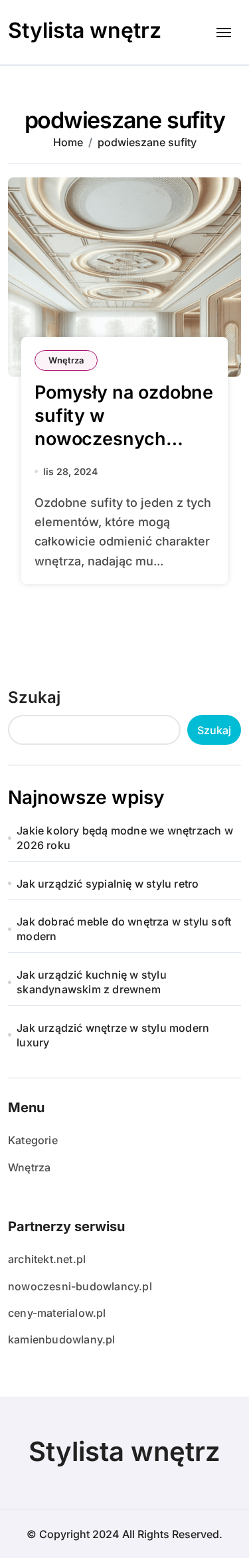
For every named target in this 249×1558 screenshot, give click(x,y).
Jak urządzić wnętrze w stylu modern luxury (113, 1035)
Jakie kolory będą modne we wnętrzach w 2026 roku (125, 838)
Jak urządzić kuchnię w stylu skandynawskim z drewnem (92, 982)
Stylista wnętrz (84, 30)
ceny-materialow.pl (57, 1312)
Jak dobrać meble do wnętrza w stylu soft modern (124, 929)
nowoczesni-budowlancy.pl (80, 1286)
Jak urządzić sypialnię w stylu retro (108, 883)
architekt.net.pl (47, 1259)
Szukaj (34, 697)
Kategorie (33, 1140)
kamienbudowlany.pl (62, 1339)
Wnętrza (66, 360)
